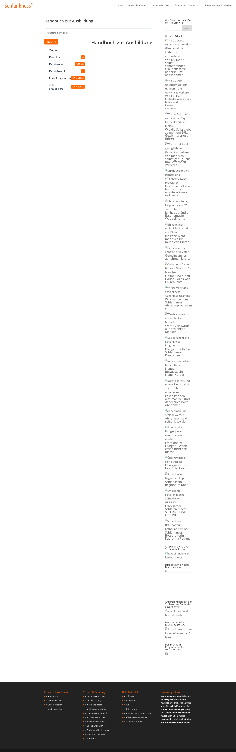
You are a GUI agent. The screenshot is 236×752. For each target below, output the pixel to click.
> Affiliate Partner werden (136, 717)
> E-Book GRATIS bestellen (97, 713)
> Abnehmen (52, 696)
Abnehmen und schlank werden (176, 419)
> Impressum (130, 700)
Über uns (180, 6)
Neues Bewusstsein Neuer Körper (174, 371)
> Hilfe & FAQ (130, 696)
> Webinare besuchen (95, 721)
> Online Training (93, 700)
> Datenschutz (130, 709)
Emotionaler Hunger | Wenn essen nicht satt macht (176, 447)
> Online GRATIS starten (96, 696)
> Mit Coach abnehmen (95, 709)
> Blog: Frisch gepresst (95, 734)
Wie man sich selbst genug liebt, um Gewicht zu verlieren (178, 160)
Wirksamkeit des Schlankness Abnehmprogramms (178, 303)
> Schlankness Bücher (95, 717)
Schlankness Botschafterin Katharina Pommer (178, 535)
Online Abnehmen (137, 6)
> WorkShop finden (93, 704)
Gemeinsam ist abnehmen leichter (178, 256)
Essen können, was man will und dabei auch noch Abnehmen (177, 400)
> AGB (126, 704)
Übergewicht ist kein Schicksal (176, 466)
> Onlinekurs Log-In (94, 725)
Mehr (192, 6)
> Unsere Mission (54, 704)
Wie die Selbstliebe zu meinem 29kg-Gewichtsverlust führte (178, 133)
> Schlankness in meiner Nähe (138, 713)
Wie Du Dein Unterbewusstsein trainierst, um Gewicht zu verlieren (178, 102)
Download (51, 42)
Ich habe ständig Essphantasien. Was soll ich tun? (177, 215)
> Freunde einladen (133, 721)
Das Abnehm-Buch (161, 6)
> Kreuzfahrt (91, 738)
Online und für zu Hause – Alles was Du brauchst (177, 279)
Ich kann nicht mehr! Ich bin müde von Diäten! (177, 239)
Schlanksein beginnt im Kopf (176, 483)
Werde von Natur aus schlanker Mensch (177, 329)
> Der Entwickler (53, 700)
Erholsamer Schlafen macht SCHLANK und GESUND (176, 510)
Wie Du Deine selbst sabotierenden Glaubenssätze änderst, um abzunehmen (175, 67)
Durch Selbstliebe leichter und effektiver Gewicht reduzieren (178, 190)
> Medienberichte (54, 709)
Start (120, 6)
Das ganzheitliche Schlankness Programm (177, 352)
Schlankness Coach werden (216, 6)
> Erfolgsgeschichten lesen (97, 730)
